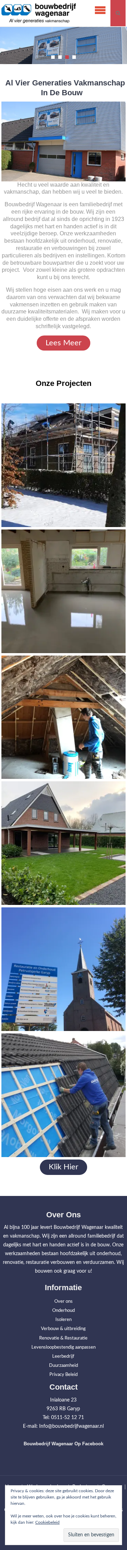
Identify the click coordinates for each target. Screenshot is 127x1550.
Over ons (63, 1301)
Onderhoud (63, 1310)
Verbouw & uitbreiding (63, 1329)
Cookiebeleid (47, 1522)
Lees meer (63, 343)
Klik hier (63, 1167)
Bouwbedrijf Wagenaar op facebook (63, 1443)
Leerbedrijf (63, 1356)
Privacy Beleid (63, 1374)
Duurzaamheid (63, 1365)
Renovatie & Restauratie (63, 1338)
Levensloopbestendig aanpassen (63, 1347)
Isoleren (63, 1319)
